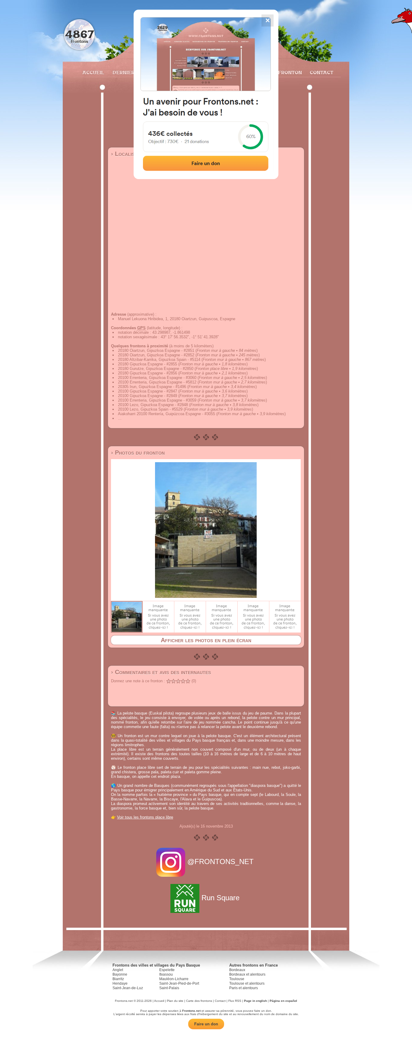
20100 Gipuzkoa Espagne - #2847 (147, 391)
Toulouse (236, 979)
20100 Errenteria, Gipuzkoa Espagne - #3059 (157, 400)
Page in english (255, 1000)
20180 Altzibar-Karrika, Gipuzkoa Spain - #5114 (159, 359)
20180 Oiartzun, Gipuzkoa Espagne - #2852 (156, 355)
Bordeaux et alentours (247, 974)
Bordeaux (237, 970)
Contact (321, 72)
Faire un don (206, 1024)
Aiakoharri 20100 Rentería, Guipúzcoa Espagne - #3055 (166, 414)
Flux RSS (234, 1000)
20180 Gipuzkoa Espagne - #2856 (147, 373)
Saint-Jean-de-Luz (128, 988)
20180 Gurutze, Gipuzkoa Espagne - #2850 (155, 368)
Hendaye (120, 983)
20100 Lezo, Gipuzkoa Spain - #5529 (150, 409)
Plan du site (175, 1000)
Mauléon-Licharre (174, 979)
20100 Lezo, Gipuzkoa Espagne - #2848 (153, 404)
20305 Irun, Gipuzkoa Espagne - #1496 (152, 386)
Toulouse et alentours (247, 983)
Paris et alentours (243, 988)
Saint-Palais (169, 988)
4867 (79, 34)
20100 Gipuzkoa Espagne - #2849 (147, 395)
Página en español (283, 1000)
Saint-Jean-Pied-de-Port (179, 983)
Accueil (92, 72)
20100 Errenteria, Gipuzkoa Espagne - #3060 (157, 377)
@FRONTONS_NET (220, 861)
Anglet (118, 970)
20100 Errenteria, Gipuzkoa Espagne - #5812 (157, 382)
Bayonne (120, 974)
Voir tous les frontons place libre (145, 817)
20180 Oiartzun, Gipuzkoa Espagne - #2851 (156, 350)
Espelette (167, 970)
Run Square (220, 898)
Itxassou (166, 974)
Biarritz (118, 979)
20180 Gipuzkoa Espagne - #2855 (147, 364)
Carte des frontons (199, 1000)
